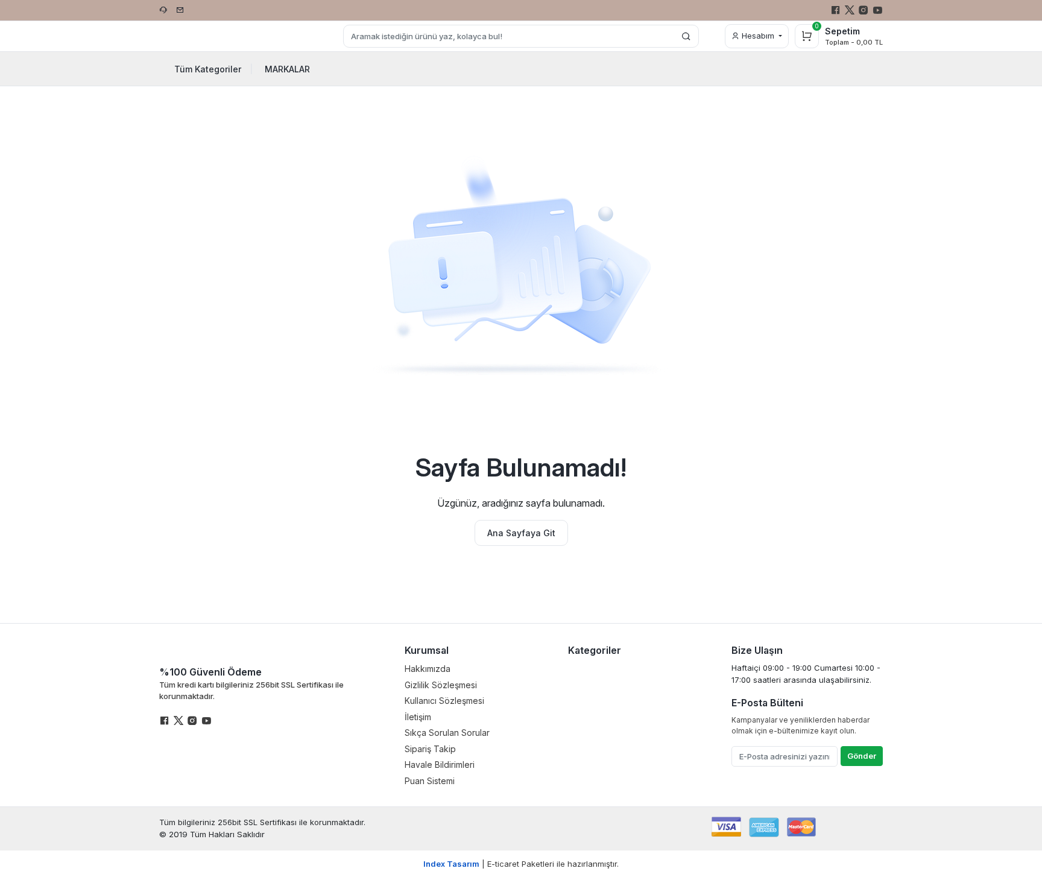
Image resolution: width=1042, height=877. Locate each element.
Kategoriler (594, 650)
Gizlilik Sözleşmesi (441, 685)
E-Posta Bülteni (767, 703)
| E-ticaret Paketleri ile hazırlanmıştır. (521, 864)
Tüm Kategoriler (213, 69)
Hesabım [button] (758, 35)
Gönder (861, 756)
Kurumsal (427, 650)
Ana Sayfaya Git (521, 533)
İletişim (418, 717)
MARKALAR (287, 69)
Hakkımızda (427, 668)
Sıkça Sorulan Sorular (447, 732)
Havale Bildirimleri (440, 764)
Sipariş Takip (430, 749)
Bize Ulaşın (757, 650)
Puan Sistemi (430, 781)
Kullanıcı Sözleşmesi (444, 700)
